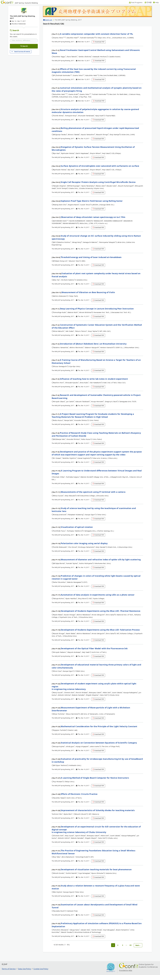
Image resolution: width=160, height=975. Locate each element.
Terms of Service (9, 969)
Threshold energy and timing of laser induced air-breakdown (91, 257)
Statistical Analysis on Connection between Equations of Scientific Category (99, 742)
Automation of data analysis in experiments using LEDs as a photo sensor (97, 594)
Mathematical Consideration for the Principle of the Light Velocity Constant (99, 726)
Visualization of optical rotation (77, 527)
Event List (48, 20)
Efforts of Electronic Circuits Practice (79, 794)
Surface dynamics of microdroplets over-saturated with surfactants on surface (100, 166)
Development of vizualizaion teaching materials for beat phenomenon (96, 869)
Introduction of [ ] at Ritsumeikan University (93, 343)
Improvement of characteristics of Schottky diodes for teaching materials (98, 810)
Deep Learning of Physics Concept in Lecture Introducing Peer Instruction (97, 308)
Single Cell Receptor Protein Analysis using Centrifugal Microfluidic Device (98, 182)
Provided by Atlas (125, 970)
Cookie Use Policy (40, 969)
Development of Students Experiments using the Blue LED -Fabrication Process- (100, 629)
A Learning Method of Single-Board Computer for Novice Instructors (95, 777)
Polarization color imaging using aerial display (84, 543)
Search (15, 30)
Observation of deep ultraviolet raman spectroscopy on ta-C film (93, 217)
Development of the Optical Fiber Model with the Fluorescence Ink (94, 648)
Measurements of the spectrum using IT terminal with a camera (93, 492)
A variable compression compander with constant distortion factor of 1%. (96, 34)
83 (130, 945)
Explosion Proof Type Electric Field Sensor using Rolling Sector (92, 201)
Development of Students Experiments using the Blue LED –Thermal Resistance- (101, 611)
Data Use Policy (24, 969)
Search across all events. (22, 52)
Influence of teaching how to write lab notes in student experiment (94, 379)
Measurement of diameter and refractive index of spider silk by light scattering (101, 559)
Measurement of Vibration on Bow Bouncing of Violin (88, 292)
